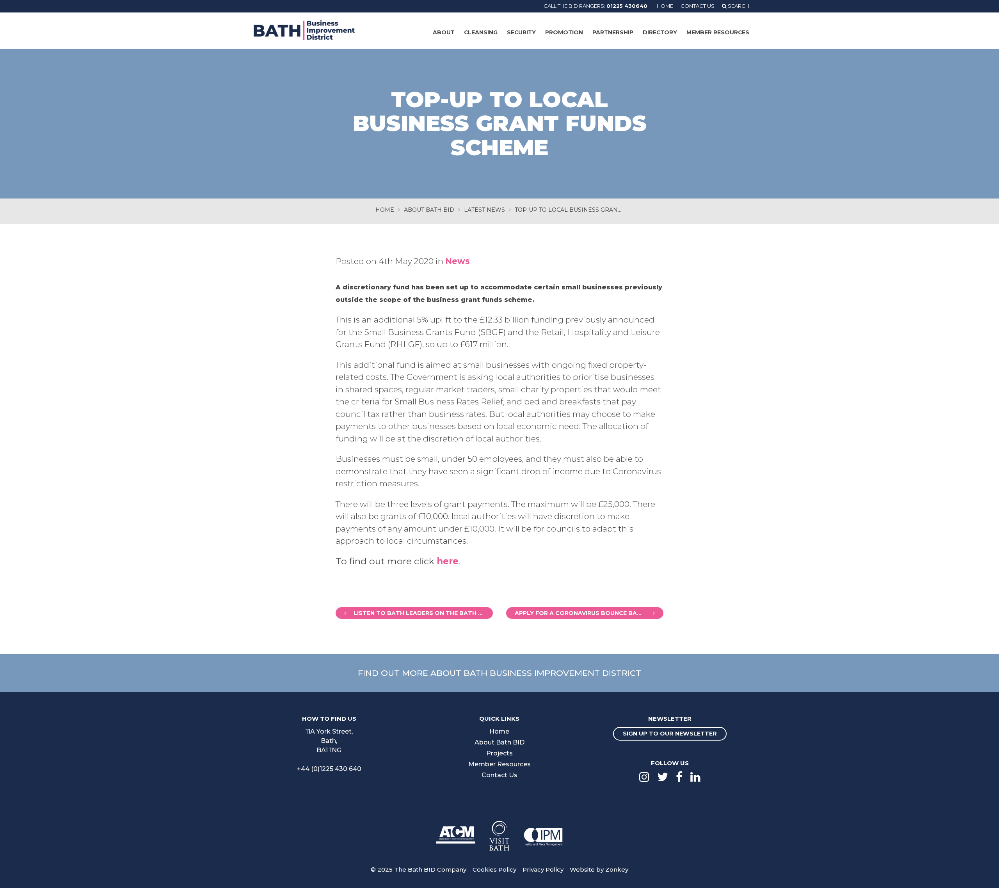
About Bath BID (499, 742)
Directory (660, 32)
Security (521, 32)
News (457, 261)
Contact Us (698, 6)
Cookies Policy (494, 869)
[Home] (304, 30)
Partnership (612, 32)
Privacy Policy (543, 869)
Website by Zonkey (599, 869)
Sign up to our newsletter (670, 733)
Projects (499, 753)
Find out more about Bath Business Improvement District (499, 673)
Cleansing (481, 32)
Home (665, 6)
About (444, 32)
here (448, 561)
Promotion (564, 32)
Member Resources (717, 32)
